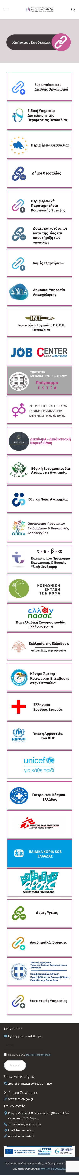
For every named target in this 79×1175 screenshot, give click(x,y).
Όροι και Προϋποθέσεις (37, 1055)
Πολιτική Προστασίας (52, 1168)
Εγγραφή (15, 1065)
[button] (73, 9)
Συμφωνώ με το (28, 1055)
